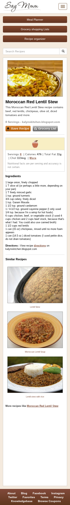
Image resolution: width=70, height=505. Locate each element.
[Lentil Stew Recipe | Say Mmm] (35, 285)
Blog (24, 493)
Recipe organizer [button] (35, 38)
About (11, 493)
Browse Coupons (49, 501)
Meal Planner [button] (35, 19)
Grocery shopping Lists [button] (35, 29)
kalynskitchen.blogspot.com (41, 121)
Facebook (39, 493)
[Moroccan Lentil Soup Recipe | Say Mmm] (35, 330)
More (33, 158)
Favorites (29, 497)
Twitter (12, 497)
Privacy (59, 497)
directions (40, 245)
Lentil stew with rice (35, 396)
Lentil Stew (35, 307)
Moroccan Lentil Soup (35, 352)
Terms (44, 497)
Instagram (58, 493)
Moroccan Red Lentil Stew (42, 405)
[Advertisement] (35, 448)
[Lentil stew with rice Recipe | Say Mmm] (35, 374)
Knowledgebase (21, 501)
